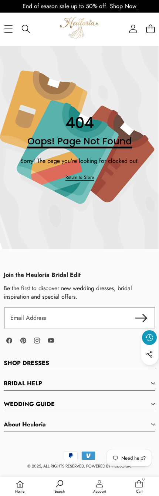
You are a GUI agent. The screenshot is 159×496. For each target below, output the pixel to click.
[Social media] (149, 354)
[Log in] (133, 28)
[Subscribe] (141, 318)
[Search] (25, 28)
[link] (79, 177)
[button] (150, 28)
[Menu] (8, 28)
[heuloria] (79, 28)
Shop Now (123, 6)
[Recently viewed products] (149, 337)
